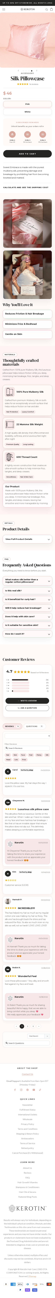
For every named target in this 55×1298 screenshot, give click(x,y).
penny (39, 755)
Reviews (27, 1172)
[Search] (47, 9)
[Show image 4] (31, 70)
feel (30, 755)
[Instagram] (21, 1089)
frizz (24, 760)
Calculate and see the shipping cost (25, 187)
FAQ (27, 1177)
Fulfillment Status (27, 1109)
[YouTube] (34, 1089)
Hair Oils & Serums (27, 1192)
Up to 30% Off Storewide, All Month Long (27, 3)
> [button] (38, 1026)
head (8, 760)
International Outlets (27, 1114)
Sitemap (32, 1276)
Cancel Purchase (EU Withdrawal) (27, 1153)
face (23, 755)
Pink (27, 104)
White (28, 112)
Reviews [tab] (9, 726)
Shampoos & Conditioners (27, 1187)
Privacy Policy (27, 1124)
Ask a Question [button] (29, 708)
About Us (27, 1168)
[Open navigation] (3, 9)
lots (16, 760)
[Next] (36, 70)
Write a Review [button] (29, 701)
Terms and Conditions (28, 1129)
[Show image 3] (29, 70)
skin (15, 755)
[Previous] (18, 70)
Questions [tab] (31, 726)
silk (47, 755)
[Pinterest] (27, 1089)
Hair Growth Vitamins (27, 1182)
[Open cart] (51, 9)
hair (7, 755)
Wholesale (27, 1119)
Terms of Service (27, 1143)
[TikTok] (40, 1089)
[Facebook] (15, 1089)
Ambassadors (27, 1138)
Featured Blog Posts (27, 1196)
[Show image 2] (26, 70)
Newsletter (27, 1105)
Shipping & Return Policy (27, 1133)
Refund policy (27, 1148)
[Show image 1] (23, 70)
